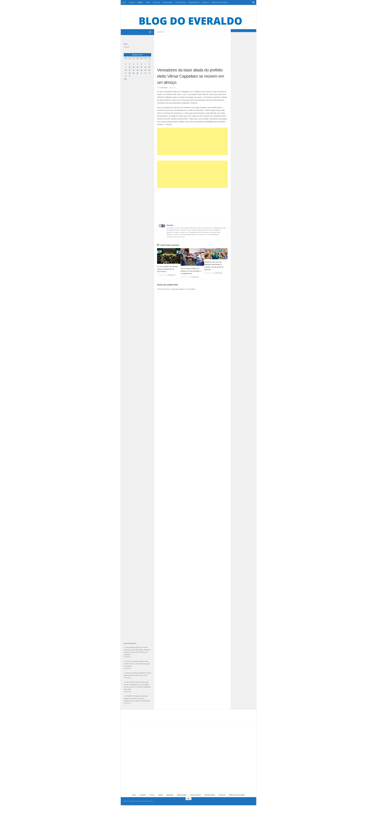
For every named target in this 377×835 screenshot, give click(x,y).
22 (149, 70)
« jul (125, 79)
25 (133, 73)
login (173, 289)
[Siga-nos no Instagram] (150, 32)
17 (129, 70)
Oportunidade (167, 2)
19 (137, 70)
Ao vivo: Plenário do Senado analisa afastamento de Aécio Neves (167, 269)
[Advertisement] (192, 52)
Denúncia (205, 2)
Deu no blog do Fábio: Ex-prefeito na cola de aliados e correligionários (191, 271)
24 (129, 73)
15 (149, 67)
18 (133, 70)
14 (145, 67)
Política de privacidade (219, 2)
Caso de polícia (180, 2)
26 (137, 73)
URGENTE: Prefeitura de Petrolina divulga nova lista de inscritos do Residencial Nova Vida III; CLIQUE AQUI (137, 698)
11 (133, 67)
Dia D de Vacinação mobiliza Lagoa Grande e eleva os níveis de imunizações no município (137, 663)
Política (140, 2)
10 (129, 67)
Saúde (148, 2)
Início (124, 2)
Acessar (126, 47)
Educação (156, 2)
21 (145, 70)
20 (141, 70)
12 (137, 67)
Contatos (132, 2)
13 (141, 67)
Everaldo (164, 88)
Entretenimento (194, 2)
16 (125, 70)
